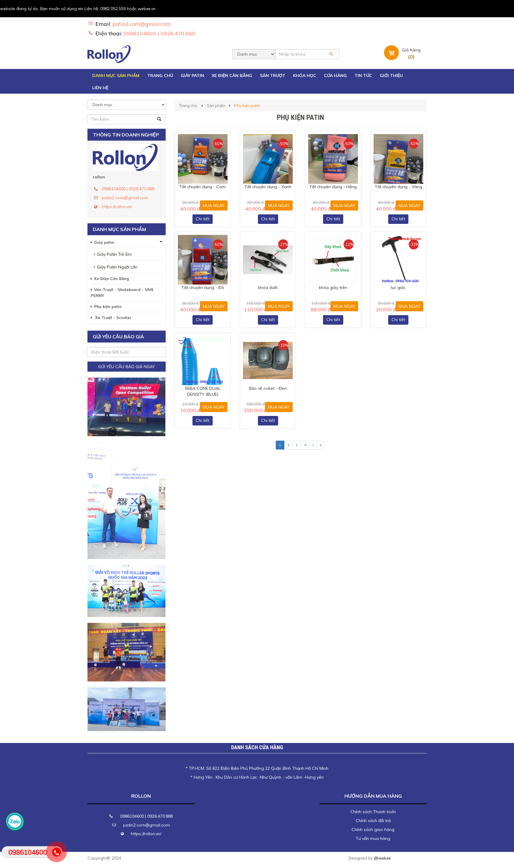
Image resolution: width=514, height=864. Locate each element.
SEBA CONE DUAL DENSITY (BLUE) (202, 391)
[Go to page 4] (320, 445)
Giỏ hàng (411, 50)
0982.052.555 (113, 8)
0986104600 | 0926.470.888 (159, 33)
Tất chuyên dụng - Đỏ (202, 287)
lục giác (398, 287)
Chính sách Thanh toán (373, 811)
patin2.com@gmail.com (141, 24)
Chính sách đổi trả (373, 820)
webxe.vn (147, 8)
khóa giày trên (333, 287)
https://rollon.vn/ (117, 206)
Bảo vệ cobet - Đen (268, 388)
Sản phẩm (216, 105)
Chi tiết (202, 219)
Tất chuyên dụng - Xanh (268, 186)
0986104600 (27, 852)
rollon (99, 177)
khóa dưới (268, 287)
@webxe (382, 858)
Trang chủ (188, 105)
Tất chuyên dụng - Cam (202, 186)
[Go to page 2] (313, 445)
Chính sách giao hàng (373, 829)
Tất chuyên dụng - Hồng (333, 186)
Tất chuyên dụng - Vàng (398, 186)
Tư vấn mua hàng (373, 838)
